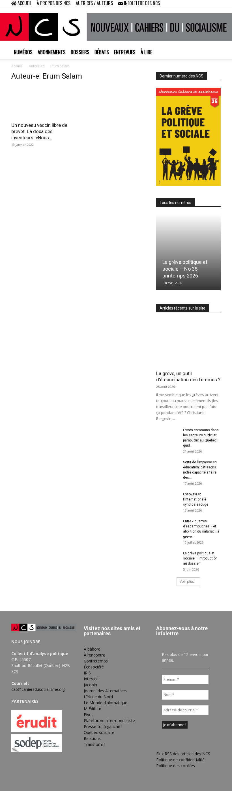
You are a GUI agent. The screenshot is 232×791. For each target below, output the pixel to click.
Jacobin (90, 684)
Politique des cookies (175, 765)
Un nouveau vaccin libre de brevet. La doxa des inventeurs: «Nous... (39, 131)
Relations (92, 738)
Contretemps (96, 661)
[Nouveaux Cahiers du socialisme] (116, 27)
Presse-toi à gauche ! (103, 726)
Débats (101, 52)
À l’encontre (94, 655)
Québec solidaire (99, 732)
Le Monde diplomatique (105, 702)
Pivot (88, 714)
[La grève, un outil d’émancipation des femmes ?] (188, 343)
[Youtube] (216, 4)
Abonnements (52, 52)
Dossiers (80, 52)
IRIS (87, 673)
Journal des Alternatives (105, 690)
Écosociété (94, 667)
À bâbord (92, 649)
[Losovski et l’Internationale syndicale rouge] (167, 500)
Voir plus (187, 581)
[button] (180, 4)
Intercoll (91, 678)
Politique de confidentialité (180, 759)
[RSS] (198, 4)
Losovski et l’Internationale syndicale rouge (195, 499)
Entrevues (125, 52)
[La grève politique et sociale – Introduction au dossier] (167, 559)
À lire (146, 52)
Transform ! (94, 744)
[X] (207, 4)
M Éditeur (92, 708)
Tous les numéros (175, 202)
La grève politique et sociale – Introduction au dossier (200, 558)
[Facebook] (188, 4)
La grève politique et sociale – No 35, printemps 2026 (184, 269)
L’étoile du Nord (98, 696)
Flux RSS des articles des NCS (183, 753)
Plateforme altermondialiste (109, 720)
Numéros (23, 52)
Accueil (17, 66)
